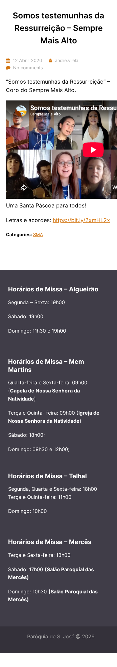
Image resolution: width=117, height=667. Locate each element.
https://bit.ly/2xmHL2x (81, 220)
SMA (38, 234)
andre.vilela (66, 60)
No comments (28, 67)
